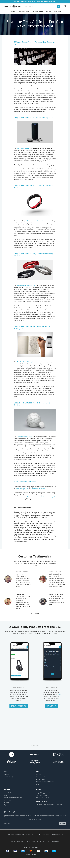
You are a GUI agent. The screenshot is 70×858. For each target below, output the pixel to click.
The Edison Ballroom (38, 488)
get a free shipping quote (47, 497)
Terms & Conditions (53, 841)
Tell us (38, 804)
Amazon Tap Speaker (23, 148)
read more (35, 613)
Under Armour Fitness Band (36, 221)
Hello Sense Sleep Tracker (24, 436)
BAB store (6, 774)
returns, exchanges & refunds (45, 782)
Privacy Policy (41, 841)
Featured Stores (38, 11)
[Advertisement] (35, 731)
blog (5, 805)
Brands (28, 11)
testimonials (7, 800)
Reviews (48, 11)
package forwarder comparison (13, 797)
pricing (5, 795)
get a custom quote (10, 777)
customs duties (40, 779)
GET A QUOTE (51, 706)
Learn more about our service (28, 497)
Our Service (12, 11)
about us (6, 802)
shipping (38, 774)
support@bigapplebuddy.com (44, 793)
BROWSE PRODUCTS (18, 706)
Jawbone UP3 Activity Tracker (25, 285)
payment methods (41, 777)
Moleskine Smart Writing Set (25, 362)
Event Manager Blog (22, 488)
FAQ (37, 784)
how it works (7, 793)
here (59, 694)
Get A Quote (57, 11)
